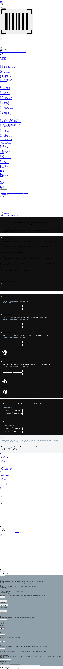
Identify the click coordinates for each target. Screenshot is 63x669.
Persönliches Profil (6, 52)
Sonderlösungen (4, 478)
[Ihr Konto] (1, 48)
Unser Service (4, 474)
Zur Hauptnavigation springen (18, 0)
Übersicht (1, 52)
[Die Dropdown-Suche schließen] (3, 35)
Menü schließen (4, 49)
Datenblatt (7, 410)
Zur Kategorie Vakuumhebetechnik (5, 143)
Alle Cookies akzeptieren (35, 665)
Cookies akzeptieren (25, 665)
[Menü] (1, 7)
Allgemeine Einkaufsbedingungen (7, 467)
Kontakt (1, 1)
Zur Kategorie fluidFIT (3, 77)
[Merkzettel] (7, 46)
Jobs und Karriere (4, 461)
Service (1, 471)
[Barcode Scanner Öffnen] (16, 21)
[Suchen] (1, 35)
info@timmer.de (4, 486)
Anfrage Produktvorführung (6, 476)
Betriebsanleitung (17, 410)
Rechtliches (2, 463)
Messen (3, 458)
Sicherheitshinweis (8, 374)
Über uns (3, 456)
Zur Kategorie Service (3, 168)
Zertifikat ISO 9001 (5, 457)
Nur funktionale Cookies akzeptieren (15, 665)
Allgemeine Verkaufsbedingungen (7, 466)
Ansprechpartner (4, 460)
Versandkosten (17, 532)
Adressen (10, 52)
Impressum (3, 470)
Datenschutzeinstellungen (5, 665)
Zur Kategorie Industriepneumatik (5, 115)
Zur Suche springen (11, 0)
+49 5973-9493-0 (4, 483)
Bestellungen (18, 52)
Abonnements (24, 52)
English (3, 5)
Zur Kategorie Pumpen (3, 61)
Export (21, 52)
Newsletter (2, 2)
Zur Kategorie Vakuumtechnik (4, 137)
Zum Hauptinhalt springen (4, 0)
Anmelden (1, 51)
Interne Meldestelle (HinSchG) (6, 469)
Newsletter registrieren (3, 487)
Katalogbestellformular (5, 475)
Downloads (4, 479)
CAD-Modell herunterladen (18, 374)
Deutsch (3, 4)
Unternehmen (2, 453)
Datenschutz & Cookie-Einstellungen (7, 468)
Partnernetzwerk (4, 459)
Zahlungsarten (14, 52)
